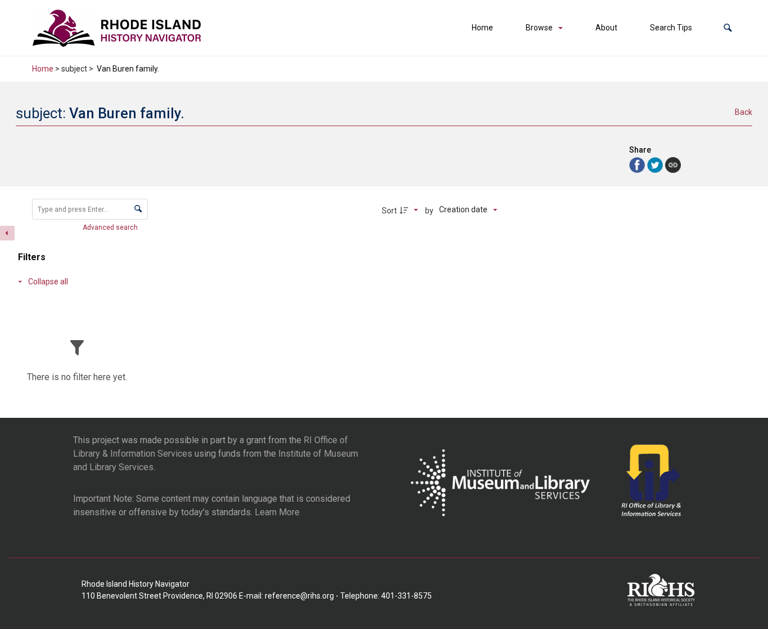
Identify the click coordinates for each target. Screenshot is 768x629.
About (606, 27)
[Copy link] (673, 165)
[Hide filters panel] (7, 233)
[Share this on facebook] (638, 164)
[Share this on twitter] (656, 164)
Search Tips (671, 27)
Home (482, 27)
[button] (728, 28)
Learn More (277, 512)
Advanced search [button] (111, 227)
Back (743, 112)
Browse (539, 27)
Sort (389, 210)
